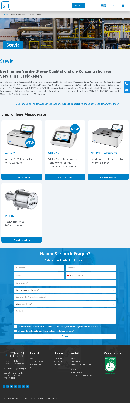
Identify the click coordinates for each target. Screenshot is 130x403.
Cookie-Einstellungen (51, 398)
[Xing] (19, 386)
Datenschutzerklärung (38, 331)
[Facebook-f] (4, 386)
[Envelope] (23, 386)
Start (6, 14)
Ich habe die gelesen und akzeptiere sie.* (45, 331)
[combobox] (69, 275)
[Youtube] (11, 386)
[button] (113, 6)
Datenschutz (34, 398)
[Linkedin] (7, 386)
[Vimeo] (15, 386)
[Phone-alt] (27, 386)
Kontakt (75, 353)
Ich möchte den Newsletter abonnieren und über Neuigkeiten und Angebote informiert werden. (59, 326)
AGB (41, 398)
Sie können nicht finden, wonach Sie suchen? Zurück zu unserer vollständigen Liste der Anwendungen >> (68, 104)
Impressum (25, 398)
